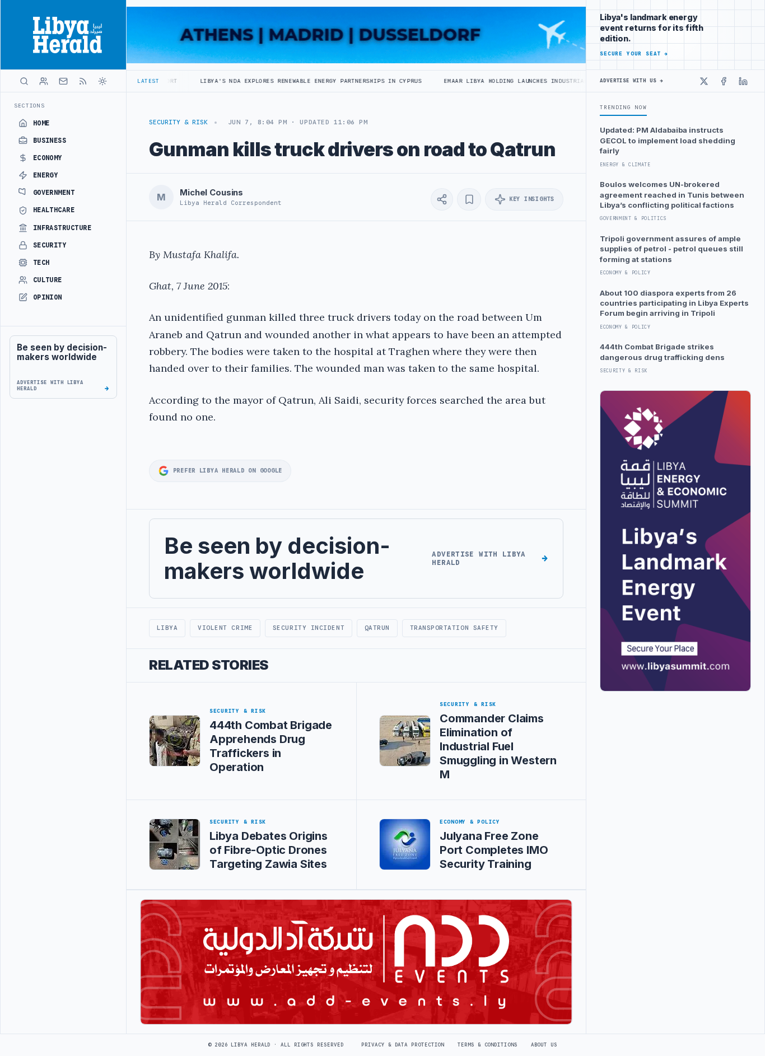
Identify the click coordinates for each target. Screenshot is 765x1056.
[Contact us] (63, 81)
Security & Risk (178, 122)
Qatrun (377, 628)
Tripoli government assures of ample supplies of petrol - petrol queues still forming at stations (671, 249)
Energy (45, 175)
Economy (47, 158)
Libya (167, 628)
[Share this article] (442, 199)
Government (54, 193)
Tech (41, 263)
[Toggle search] (24, 81)
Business (50, 140)
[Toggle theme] (102, 81)
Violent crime (225, 628)
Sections (29, 105)
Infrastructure (62, 228)
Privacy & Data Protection (402, 1044)
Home (41, 123)
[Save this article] (469, 199)
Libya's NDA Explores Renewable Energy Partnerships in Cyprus (270, 81)
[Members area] (44, 81)
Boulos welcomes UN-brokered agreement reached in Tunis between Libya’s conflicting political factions (672, 194)
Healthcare (54, 210)
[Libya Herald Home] (63, 34)
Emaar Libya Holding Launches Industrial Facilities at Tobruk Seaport (528, 81)
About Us (544, 1044)
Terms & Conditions (487, 1044)
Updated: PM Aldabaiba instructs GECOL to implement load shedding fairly (667, 140)
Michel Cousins (211, 193)
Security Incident (308, 628)
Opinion (47, 297)
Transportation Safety (454, 628)
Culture (47, 280)
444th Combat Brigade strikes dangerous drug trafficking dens (662, 351)
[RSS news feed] (83, 81)
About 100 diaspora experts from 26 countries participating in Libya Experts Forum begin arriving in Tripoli (674, 303)
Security (50, 245)
